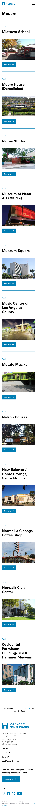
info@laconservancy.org (9, 744)
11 (25, 708)
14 (11, 711)
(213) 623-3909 (9, 742)
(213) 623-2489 (11, 740)
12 (29, 708)
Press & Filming (8, 753)
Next (23, 711)
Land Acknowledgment (10, 761)
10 (22, 708)
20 (18, 711)
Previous (10, 708)
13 (33, 708)
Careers (5, 749)
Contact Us (6, 757)
